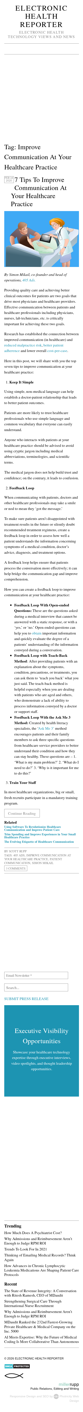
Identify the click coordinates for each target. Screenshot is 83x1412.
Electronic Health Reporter (41, 16)
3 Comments (16, 868)
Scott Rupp (18, 851)
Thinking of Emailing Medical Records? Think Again (40, 1257)
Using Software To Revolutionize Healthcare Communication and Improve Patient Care (32, 828)
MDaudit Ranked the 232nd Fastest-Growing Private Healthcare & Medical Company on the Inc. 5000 (40, 1326)
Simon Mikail (43, 863)
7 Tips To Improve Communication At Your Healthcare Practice (39, 191)
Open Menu (9, 49)
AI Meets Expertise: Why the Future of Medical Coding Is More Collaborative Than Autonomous (41, 1339)
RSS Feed (63, 49)
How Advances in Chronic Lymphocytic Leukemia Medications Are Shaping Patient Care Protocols (41, 1270)
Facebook (41, 49)
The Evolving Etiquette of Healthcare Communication (39, 841)
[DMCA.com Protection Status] (17, 1367)
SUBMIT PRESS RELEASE (26, 998)
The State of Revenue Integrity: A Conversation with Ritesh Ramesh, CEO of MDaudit (40, 1293)
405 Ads (19, 855)
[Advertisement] (41, 100)
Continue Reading (22, 813)
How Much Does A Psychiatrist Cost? (33, 1232)
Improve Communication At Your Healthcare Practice (37, 857)
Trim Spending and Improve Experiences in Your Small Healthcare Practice (40, 835)
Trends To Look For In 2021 (25, 1249)
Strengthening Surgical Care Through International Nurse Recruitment (33, 1303)
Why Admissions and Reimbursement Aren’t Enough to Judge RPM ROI (38, 1241)
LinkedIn (52, 49)
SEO (46, 1396)
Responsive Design (23, 1396)
